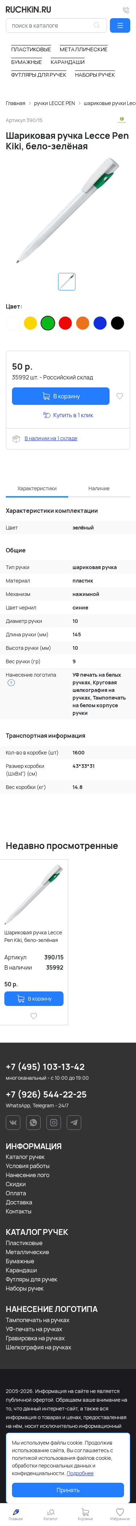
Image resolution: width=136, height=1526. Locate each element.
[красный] (65, 323)
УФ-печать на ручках (34, 1329)
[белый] (13, 323)
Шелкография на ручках (38, 1347)
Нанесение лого (27, 1175)
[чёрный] (117, 323)
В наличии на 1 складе (51, 438)
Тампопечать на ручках (37, 1320)
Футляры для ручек (31, 1279)
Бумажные (20, 1261)
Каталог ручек (25, 1157)
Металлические (27, 1252)
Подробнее (80, 1473)
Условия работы (28, 1166)
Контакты (19, 1211)
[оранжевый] (82, 323)
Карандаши (21, 1270)
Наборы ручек (25, 1288)
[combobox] (56, 25)
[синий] (100, 323)
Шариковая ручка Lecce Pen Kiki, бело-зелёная (33, 936)
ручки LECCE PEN (54, 103)
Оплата (16, 1193)
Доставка (19, 1202)
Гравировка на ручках (35, 1338)
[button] (120, 25)
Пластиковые (24, 1243)
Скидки (16, 1184)
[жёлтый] (30, 323)
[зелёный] (48, 323)
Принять (68, 1490)
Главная (15, 103)
